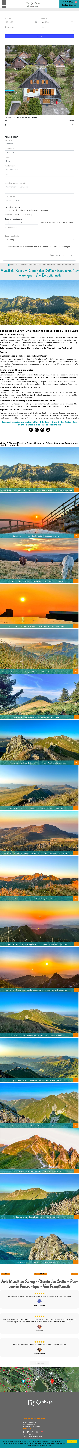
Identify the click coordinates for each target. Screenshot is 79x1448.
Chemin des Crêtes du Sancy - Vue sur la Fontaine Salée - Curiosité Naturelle (36, 1035)
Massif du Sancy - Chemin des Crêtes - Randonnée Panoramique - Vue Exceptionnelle (45, 264)
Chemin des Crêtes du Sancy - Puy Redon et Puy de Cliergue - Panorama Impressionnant (36, 944)
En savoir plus (46, 1445)
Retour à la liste (40, 1274)
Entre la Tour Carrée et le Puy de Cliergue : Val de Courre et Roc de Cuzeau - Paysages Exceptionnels (36, 672)
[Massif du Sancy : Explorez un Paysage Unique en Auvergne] (39, 1404)
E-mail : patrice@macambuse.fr (32, 1437)
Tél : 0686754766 (28, 1435)
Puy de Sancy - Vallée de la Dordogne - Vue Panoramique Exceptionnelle (36, 1080)
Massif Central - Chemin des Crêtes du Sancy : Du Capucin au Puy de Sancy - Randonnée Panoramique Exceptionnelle (36, 491)
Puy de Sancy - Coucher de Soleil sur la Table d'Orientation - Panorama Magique (36, 626)
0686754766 (68, 2)
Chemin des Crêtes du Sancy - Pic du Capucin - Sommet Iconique (36, 717)
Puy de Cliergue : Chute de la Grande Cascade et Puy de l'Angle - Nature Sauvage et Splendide (36, 853)
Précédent (5, 1274)
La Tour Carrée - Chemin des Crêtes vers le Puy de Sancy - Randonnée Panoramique (37, 763)
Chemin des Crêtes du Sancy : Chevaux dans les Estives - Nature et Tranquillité (36, 581)
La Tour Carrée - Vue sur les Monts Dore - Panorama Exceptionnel (36, 1262)
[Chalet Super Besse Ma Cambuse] (9, 264)
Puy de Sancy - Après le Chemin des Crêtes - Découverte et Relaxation (37, 1171)
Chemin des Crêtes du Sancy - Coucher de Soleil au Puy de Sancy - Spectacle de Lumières (36, 990)
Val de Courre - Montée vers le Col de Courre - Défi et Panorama (37, 1217)
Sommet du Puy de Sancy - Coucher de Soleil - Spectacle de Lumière (36, 536)
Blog (12, 264)
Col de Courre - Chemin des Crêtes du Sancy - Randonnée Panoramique (36, 1126)
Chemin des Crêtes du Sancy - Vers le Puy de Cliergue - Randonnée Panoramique (36, 808)
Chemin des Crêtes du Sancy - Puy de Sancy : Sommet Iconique (36, 899)
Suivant (74, 1274)
